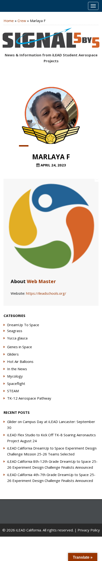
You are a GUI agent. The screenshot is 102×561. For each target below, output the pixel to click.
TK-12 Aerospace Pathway (29, 398)
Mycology (15, 376)
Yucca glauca (17, 338)
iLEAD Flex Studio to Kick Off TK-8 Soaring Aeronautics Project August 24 (51, 437)
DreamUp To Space (23, 324)
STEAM (13, 390)
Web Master (41, 281)
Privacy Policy (89, 530)
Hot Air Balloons (20, 361)
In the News (17, 368)
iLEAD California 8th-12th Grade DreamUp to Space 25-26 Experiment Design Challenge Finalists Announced (52, 464)
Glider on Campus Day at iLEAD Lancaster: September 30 (51, 424)
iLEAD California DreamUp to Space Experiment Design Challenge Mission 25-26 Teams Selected (52, 451)
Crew (22, 20)
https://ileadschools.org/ (46, 293)
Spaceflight (16, 383)
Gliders (13, 354)
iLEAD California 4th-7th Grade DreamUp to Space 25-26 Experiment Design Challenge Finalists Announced (51, 477)
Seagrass (14, 330)
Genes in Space (19, 346)
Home (9, 20)
